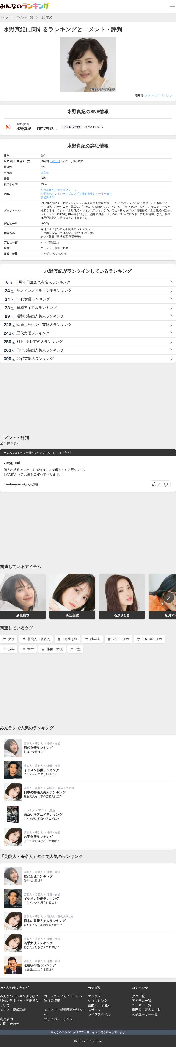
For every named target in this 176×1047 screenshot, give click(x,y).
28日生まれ (120, 639)
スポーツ (94, 1010)
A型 (78, 649)
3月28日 (55, 161)
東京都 (45, 172)
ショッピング (97, 1000)
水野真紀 (46, 17)
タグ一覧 (138, 996)
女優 (11, 639)
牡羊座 (94, 639)
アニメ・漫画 (46, 810)
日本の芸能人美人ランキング (45, 792)
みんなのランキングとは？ (19, 996)
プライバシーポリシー (60, 1019)
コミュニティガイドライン (63, 996)
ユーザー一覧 (141, 1005)
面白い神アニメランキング (43, 814)
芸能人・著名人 (38, 639)
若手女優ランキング (38, 837)
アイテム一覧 (24, 17)
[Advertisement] (88, 399)
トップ (4, 17)
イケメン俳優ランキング (41, 770)
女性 (30, 649)
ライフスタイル (99, 1014)
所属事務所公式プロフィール (58, 190)
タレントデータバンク (158, 95)
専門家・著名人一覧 (146, 1010)
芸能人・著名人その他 (60, 788)
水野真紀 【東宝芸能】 (36, 129)
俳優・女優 (54, 649)
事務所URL (48, 197)
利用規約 (6, 1019)
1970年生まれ (151, 639)
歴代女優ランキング (38, 748)
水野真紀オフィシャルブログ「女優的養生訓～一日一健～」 (78, 193)
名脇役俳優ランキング (40, 965)
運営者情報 (52, 1000)
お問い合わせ (9, 1023)
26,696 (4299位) (94, 127)
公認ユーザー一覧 (145, 1014)
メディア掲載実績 (13, 1010)
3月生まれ (69, 639)
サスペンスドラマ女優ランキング (24, 452)
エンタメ (29, 810)
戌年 (11, 649)
